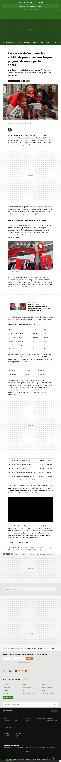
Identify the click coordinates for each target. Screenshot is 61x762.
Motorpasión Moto (52, 720)
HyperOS (41, 42)
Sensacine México (30, 747)
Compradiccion (7, 737)
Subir (53, 711)
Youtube (16, 670)
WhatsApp (6, 693)
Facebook (21, 81)
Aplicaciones (7, 687)
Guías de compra (27, 687)
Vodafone (22, 554)
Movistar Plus (27, 42)
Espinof (27, 720)
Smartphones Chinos (28, 693)
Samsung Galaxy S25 (30, 648)
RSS (22, 670)
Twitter (24, 81)
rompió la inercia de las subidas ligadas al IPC (30, 138)
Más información (10, 760)
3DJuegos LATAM (19, 747)
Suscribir (29, 658)
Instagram (19, 670)
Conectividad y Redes (47, 693)
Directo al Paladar (40, 718)
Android (6, 690)
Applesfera (6, 722)
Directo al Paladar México (40, 748)
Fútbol (47, 42)
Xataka (5, 718)
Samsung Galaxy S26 (10, 42)
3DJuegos (17, 718)
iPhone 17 (40, 648)
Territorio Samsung (47, 687)
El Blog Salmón (18, 733)
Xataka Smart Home (9, 725)
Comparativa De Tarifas (32, 554)
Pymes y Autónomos (17, 736)
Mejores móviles (19, 648)
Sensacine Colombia (28, 750)
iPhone (43, 690)
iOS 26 (46, 648)
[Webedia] (8, 710)
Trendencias (7, 733)
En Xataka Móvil (32, 302)
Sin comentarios (14, 81)
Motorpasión (50, 718)
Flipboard (27, 81)
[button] (18, 129)
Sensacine (28, 718)
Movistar (35, 42)
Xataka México (7, 747)
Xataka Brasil (7, 750)
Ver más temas (8, 697)
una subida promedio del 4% (40, 207)
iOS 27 (56, 42)
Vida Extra (17, 720)
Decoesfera (6, 735)
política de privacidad (24, 662)
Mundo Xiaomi (7, 727)
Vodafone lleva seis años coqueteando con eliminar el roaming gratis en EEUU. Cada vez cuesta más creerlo (39, 307)
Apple (24, 684)
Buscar (55, 704)
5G (52, 42)
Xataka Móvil (7, 720)
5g (23, 690)
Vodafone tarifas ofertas (47, 554)
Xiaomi (43, 684)
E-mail (29, 81)
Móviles (19, 42)
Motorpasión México (50, 748)
